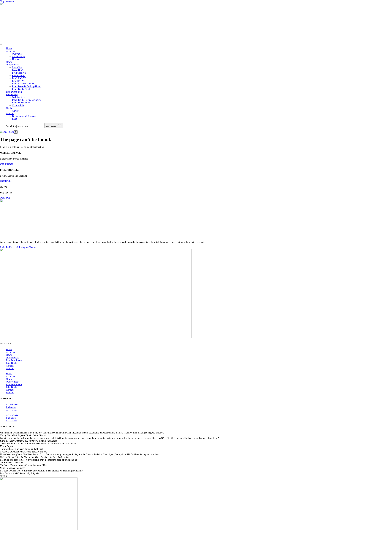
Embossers (11, 407)
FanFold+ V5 (18, 81)
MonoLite (17, 67)
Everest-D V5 (18, 75)
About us (10, 51)
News (9, 62)
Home (9, 48)
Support (10, 113)
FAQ (14, 119)
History (15, 59)
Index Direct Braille (21, 102)
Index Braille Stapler (22, 89)
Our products (12, 64)
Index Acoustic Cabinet (23, 83)
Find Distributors (14, 91)
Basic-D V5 (18, 70)
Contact (9, 108)
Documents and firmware (24, 116)
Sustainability (18, 56)
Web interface (18, 97)
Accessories (11, 410)
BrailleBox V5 (19, 72)
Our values (17, 53)
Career (15, 110)
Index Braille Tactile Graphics (26, 100)
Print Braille (11, 94)
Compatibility (18, 105)
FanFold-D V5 (19, 78)
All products (12, 404)
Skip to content (7, 1)
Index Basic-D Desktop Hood (26, 86)
